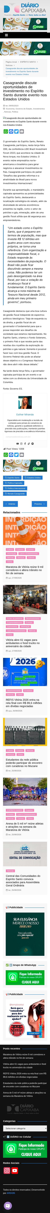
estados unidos (34, 478)
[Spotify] (32, 443)
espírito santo (13, 478)
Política (15, 112)
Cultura (10, 549)
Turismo (20, 818)
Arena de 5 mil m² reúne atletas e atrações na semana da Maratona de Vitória (24, 826)
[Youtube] (17, 443)
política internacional (16, 488)
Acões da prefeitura (14, 619)
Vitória (9, 562)
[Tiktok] (29, 443)
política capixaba (15, 483)
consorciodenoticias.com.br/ (18, 437)
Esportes (20, 549)
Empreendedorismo (14, 622)
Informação (11, 554)
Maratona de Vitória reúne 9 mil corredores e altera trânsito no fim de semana (24, 570)
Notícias (7, 112)
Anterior (11, 504)
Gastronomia (12, 627)
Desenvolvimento (32, 619)
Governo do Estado (24, 109)
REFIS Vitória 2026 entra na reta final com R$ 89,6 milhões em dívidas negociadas (24, 703)
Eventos (30, 549)
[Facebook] (25, 443)
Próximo (38, 504)
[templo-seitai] (25, 1018)
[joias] (25, 24)
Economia (10, 109)
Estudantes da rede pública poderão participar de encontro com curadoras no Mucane (24, 762)
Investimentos (39, 109)
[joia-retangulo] (25, 934)
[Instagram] (21, 443)
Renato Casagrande (16, 494)
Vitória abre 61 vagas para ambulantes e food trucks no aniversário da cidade (23, 643)
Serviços (20, 558)
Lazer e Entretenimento (29, 554)
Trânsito (31, 558)
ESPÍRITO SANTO (14, 810)
